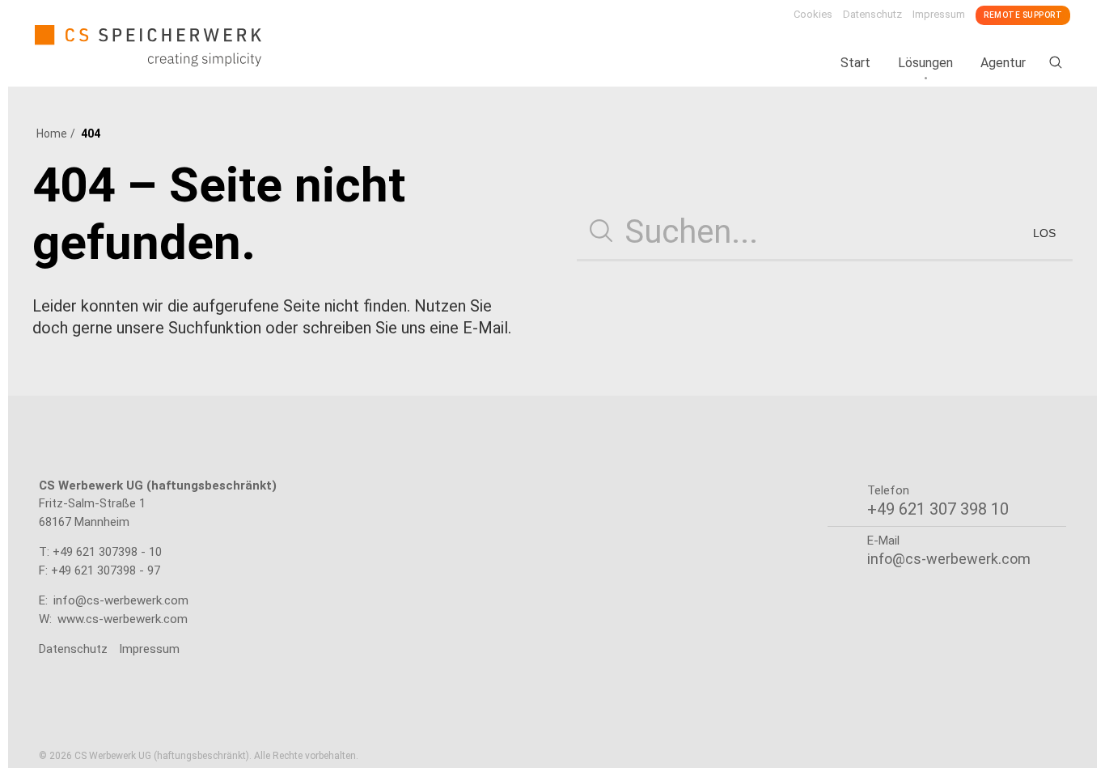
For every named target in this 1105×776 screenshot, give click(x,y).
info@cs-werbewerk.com (120, 600)
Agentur (1003, 62)
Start (855, 62)
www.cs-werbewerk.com (122, 619)
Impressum (938, 14)
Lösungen (925, 62)
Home (51, 133)
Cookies (813, 14)
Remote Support (1023, 15)
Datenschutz (872, 14)
